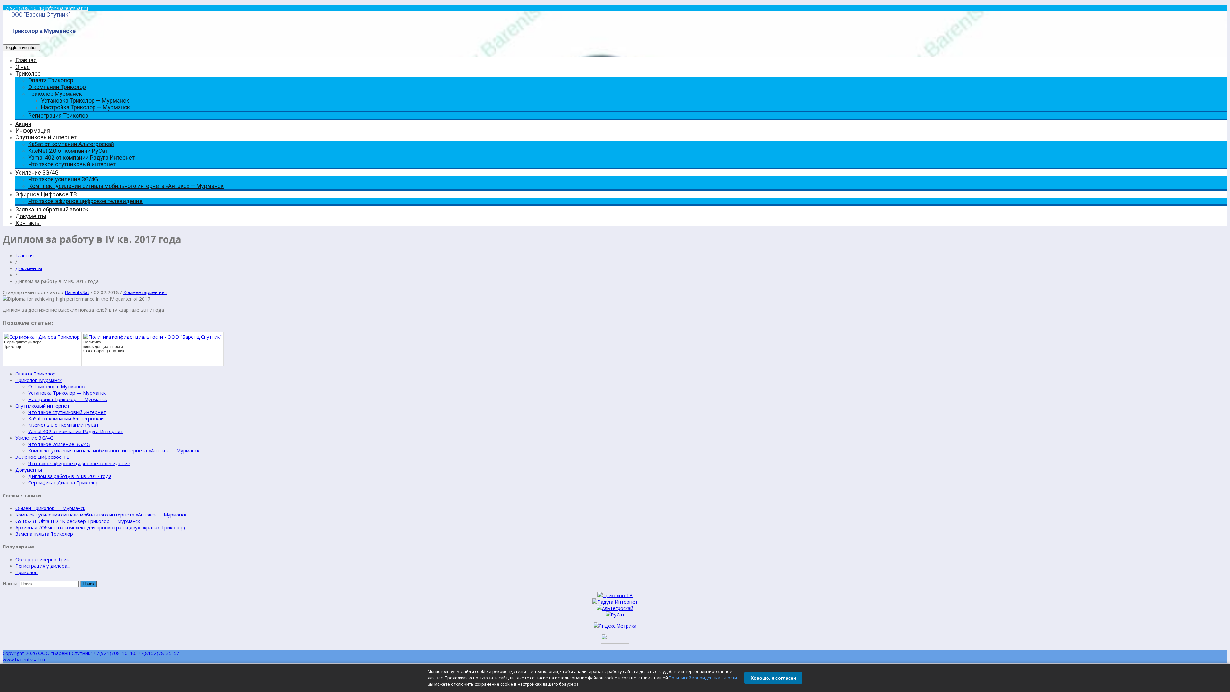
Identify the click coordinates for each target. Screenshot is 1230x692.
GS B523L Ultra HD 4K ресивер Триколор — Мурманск (77, 521)
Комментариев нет (145, 292)
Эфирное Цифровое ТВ (46, 194)
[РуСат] (615, 614)
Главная (26, 60)
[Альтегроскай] (615, 608)
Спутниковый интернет (46, 137)
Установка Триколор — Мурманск (85, 100)
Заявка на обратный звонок (51, 209)
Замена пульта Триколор (44, 534)
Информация (32, 130)
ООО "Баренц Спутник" (40, 14)
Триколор (28, 73)
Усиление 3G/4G (37, 172)
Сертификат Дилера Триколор (63, 482)
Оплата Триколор (50, 80)
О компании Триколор (57, 87)
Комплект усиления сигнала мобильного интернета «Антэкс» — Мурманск (126, 186)
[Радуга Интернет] (615, 601)
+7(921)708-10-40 (23, 8)
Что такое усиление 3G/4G (63, 179)
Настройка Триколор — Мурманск (85, 107)
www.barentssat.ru (24, 659)
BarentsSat (77, 292)
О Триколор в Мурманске (57, 386)
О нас (22, 66)
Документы (30, 216)
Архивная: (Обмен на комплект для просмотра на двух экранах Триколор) (100, 527)
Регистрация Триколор (58, 115)
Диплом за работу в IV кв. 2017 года (69, 476)
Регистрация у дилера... (42, 566)
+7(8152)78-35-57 (158, 653)
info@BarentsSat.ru (66, 8)
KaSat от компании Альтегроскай (71, 144)
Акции (23, 123)
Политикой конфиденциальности (703, 677)
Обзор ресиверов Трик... (43, 559)
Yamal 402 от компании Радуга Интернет (81, 157)
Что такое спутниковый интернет (72, 164)
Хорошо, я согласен (773, 677)
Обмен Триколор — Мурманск (50, 508)
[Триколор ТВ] (615, 595)
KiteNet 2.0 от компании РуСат (68, 150)
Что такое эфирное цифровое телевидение (85, 201)
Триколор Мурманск (55, 93)
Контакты (28, 222)
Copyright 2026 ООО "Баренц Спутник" (47, 653)
